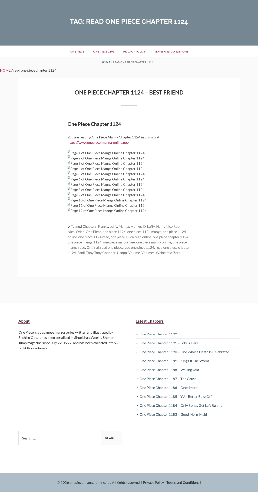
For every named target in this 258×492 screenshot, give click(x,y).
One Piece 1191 (103, 51)
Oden (80, 231)
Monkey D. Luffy (142, 226)
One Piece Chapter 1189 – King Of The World (174, 361)
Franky (103, 226)
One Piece (93, 231)
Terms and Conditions (171, 51)
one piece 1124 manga (144, 231)
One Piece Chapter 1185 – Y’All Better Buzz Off (176, 396)
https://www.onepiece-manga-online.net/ (98, 142)
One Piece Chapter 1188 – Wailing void (169, 370)
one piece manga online (153, 242)
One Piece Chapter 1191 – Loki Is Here (169, 343)
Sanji (81, 252)
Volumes (147, 252)
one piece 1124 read (93, 237)
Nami (160, 226)
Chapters (89, 226)
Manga (124, 226)
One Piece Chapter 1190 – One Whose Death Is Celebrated (184, 352)
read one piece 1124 (138, 247)
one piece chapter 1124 (170, 237)
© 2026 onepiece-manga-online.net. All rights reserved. (98, 482)
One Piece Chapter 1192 (158, 334)
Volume (134, 252)
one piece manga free (119, 242)
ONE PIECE (77, 51)
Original (93, 247)
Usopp (122, 252)
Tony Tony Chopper (100, 252)
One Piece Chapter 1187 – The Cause (168, 378)
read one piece (111, 247)
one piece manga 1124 (85, 242)
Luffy (113, 226)
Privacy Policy (134, 51)
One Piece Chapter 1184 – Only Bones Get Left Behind (181, 405)
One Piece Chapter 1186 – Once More (168, 387)
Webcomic (164, 252)
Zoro (177, 252)
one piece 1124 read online (131, 237)
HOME (5, 70)
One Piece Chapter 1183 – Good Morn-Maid (173, 414)
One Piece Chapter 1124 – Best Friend (129, 92)
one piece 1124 (114, 231)
